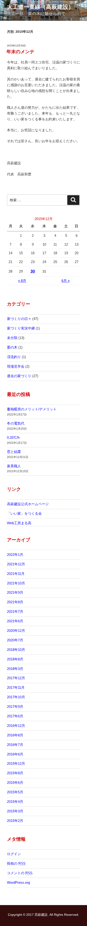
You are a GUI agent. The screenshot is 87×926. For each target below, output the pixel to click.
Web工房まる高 (19, 523)
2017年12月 (16, 678)
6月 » (65, 281)
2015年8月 (15, 773)
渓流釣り (14, 357)
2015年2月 (15, 821)
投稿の (16, 863)
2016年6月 (15, 754)
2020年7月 (15, 640)
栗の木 (12, 347)
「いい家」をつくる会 (24, 513)
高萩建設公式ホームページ (28, 504)
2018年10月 (16, 650)
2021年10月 (16, 583)
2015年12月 (16, 763)
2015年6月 (15, 782)
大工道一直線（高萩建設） (40, 7)
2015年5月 (15, 792)
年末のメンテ (20, 51)
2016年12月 (16, 726)
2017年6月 (15, 716)
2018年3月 (15, 669)
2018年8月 (15, 659)
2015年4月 (15, 802)
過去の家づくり (19, 376)
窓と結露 (14, 452)
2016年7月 (15, 745)
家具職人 (14, 466)
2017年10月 (16, 697)
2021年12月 (16, 564)
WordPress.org (18, 882)
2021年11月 (16, 574)
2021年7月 (15, 611)
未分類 (12, 338)
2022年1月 (15, 555)
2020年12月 (16, 631)
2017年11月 (16, 687)
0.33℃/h (13, 437)
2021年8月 (15, 602)
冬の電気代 (15, 423)
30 (32, 271)
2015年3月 (15, 811)
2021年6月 (15, 621)
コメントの (19, 873)
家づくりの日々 (19, 319)
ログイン (14, 854)
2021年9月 (15, 592)
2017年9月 (15, 707)
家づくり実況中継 (21, 328)
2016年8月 (15, 735)
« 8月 (22, 281)
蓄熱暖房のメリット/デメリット (32, 409)
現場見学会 (15, 366)
